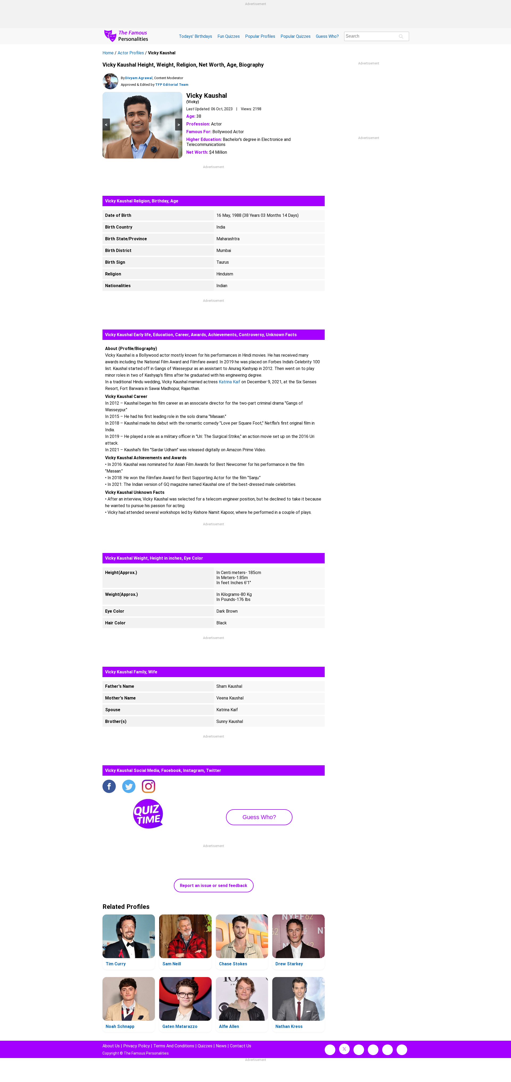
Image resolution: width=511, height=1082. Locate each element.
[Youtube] (402, 1049)
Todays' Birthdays (195, 36)
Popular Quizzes (296, 36)
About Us (111, 1045)
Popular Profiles (260, 36)
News (221, 1045)
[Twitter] (128, 787)
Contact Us (240, 1045)
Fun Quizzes (228, 36)
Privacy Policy (136, 1045)
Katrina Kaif (229, 381)
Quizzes (205, 1045)
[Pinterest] (387, 1049)
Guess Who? (327, 36)
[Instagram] (148, 787)
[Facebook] (109, 787)
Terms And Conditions (173, 1045)
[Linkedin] (373, 1049)
